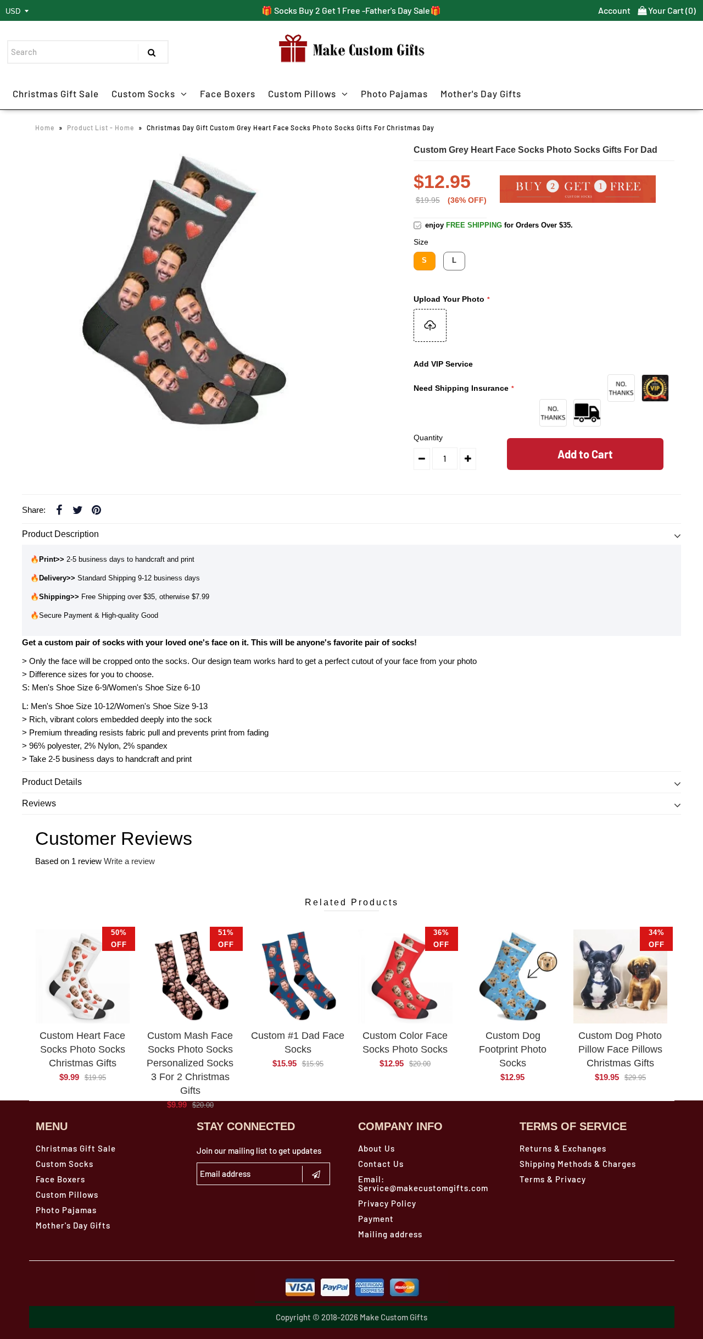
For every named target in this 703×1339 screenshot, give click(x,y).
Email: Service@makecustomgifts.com (423, 1183)
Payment (376, 1219)
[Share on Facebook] (59, 509)
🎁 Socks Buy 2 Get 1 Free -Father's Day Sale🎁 (351, 10)
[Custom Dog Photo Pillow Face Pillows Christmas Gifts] (620, 976)
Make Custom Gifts (393, 1317)
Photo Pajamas (394, 93)
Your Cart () (671, 10)
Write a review (129, 861)
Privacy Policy (387, 1203)
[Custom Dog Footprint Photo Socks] (513, 976)
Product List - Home (100, 127)
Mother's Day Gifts (480, 93)
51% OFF (226, 938)
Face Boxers (227, 93)
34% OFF (657, 938)
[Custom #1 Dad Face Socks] (297, 976)
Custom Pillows (302, 93)
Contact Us (381, 1164)
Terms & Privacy (553, 1179)
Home (44, 127)
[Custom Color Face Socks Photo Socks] (405, 976)
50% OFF (119, 938)
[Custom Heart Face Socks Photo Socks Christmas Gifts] (83, 976)
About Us (376, 1148)
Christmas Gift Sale (56, 93)
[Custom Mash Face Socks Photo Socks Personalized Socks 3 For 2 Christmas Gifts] (190, 976)
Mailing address (390, 1234)
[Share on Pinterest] (96, 509)
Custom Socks (143, 93)
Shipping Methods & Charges (578, 1164)
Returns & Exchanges (563, 1148)
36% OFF (441, 938)
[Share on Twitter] (77, 509)
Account (614, 10)
